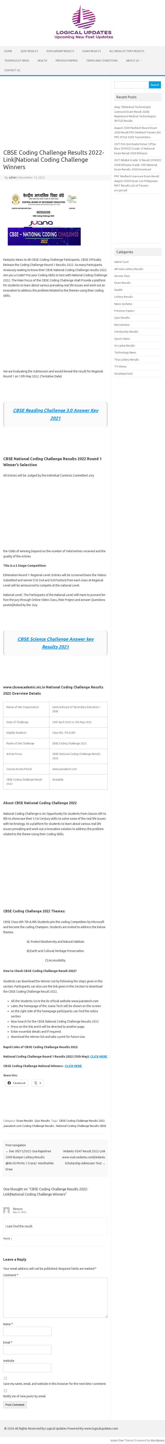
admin (13, 177)
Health (42, 60)
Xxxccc (18, 1209)
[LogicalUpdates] (82, 39)
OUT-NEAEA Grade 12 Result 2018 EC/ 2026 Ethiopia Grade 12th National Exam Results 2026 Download (137, 165)
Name (8, 1324)
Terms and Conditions (102, 60)
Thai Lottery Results (126, 359)
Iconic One (117, 1440)
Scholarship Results (60, 51)
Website (8, 1360)
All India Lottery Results (126, 51)
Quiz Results (29, 51)
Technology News (16, 60)
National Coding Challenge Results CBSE (81, 1125)
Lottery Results (123, 296)
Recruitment (122, 324)
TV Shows (120, 366)
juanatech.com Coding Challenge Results (29, 1125)
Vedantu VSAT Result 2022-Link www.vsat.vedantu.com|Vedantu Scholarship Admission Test (83, 1157)
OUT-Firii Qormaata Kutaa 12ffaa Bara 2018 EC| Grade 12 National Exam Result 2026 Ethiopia (135, 148)
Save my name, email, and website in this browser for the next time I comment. (54, 1383)
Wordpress (158, 1440)
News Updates (123, 303)
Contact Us (12, 70)
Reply (6, 1238)
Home (8, 51)
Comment (10, 1275)
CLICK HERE (98, 1056)
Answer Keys (122, 275)
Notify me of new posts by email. (24, 1396)
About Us (132, 60)
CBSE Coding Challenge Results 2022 (82, 1120)
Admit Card (121, 261)
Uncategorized (123, 373)
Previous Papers (67, 60)
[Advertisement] (55, 114)
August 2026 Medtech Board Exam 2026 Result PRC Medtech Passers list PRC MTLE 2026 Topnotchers (137, 132)
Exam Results (91, 51)
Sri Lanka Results (124, 345)
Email (7, 1342)
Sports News (122, 338)
